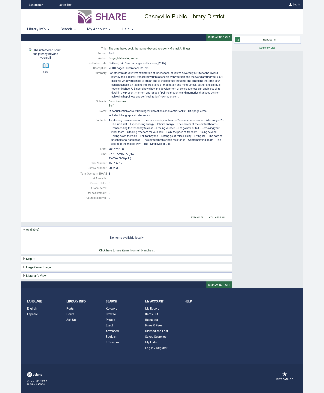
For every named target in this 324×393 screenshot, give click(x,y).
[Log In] (290, 4)
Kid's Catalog (284, 379)
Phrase (110, 320)
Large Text (65, 5)
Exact (109, 325)
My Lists (151, 342)
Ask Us (71, 320)
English (32, 308)
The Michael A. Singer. (149, 48)
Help (188, 301)
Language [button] (34, 301)
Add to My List (267, 47)
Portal (70, 308)
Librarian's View (36, 276)
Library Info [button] (37, 29)
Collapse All (217, 217)
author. (124, 58)
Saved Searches (155, 336)
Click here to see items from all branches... (127, 250)
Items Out (151, 314)
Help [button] (126, 29)
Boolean (111, 336)
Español (32, 314)
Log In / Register (156, 348)
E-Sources (112, 342)
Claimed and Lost (156, 331)
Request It (269, 39)
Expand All (198, 217)
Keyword (111, 308)
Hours (70, 314)
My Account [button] (97, 29)
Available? (33, 229)
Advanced (112, 331)
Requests (151, 320)
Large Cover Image (38, 267)
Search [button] (67, 29)
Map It (30, 259)
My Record (152, 308)
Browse (111, 314)
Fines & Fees (154, 325)
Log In (296, 4)
